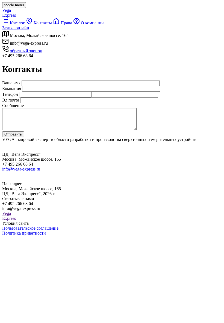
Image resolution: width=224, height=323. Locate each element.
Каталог (17, 23)
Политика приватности (24, 233)
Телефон (10, 94)
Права (66, 23)
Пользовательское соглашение (30, 228)
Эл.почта (10, 100)
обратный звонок (26, 50)
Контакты (43, 23)
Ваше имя (11, 82)
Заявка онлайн (15, 27)
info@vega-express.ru (21, 169)
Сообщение (13, 105)
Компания (11, 88)
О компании (92, 23)
